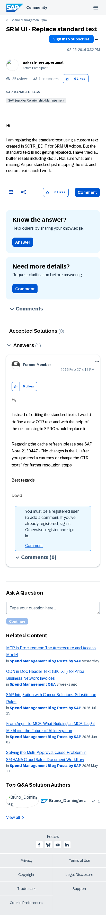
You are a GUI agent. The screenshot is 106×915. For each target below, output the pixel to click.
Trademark (26, 889)
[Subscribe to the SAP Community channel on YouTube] (58, 845)
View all (13, 817)
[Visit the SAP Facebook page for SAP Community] (39, 845)
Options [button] (96, 40)
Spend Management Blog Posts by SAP (45, 661)
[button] (67, 78)
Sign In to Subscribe (71, 39)
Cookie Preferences (26, 903)
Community (36, 7)
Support (79, 889)
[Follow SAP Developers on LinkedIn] (67, 845)
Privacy (26, 860)
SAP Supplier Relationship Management (36, 100)
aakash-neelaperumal (43, 62)
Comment (87, 192)
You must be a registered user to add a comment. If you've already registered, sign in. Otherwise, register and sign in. (52, 523)
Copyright (26, 875)
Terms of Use (79, 860)
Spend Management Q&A (29, 20)
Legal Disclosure (79, 875)
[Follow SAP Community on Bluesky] (48, 845)
